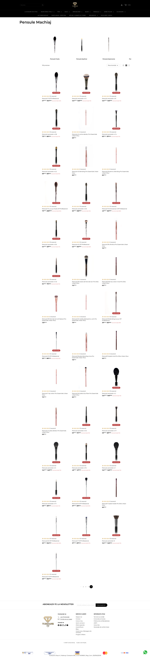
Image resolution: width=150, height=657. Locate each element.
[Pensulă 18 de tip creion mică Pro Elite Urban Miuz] (116, 269)
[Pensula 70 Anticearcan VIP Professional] (116, 195)
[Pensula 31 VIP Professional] (56, 563)
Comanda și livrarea (99, 619)
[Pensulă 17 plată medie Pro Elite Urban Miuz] (116, 491)
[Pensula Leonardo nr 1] (116, 455)
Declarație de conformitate (101, 627)
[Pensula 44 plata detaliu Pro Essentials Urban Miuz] (56, 418)
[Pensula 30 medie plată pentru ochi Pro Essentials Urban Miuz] (86, 307)
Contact (78, 619)
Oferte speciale (80, 625)
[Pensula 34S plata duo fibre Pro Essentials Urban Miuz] (86, 381)
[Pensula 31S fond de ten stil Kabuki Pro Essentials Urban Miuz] (56, 307)
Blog (77, 629)
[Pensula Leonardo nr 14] (116, 121)
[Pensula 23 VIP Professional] (56, 343)
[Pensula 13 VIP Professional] (56, 85)
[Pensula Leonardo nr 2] (116, 380)
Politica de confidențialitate (102, 621)
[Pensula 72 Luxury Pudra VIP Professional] (56, 195)
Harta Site (97, 625)
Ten (58, 11)
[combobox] (32, 5)
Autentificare (79, 627)
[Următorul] (91, 586)
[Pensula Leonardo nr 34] (86, 417)
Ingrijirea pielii (47, 11)
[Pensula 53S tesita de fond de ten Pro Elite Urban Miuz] (86, 269)
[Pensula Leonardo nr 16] (86, 455)
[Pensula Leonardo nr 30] (86, 195)
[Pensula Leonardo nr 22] (56, 158)
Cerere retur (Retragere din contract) (84, 631)
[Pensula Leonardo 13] (116, 528)
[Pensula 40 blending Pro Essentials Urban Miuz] (86, 159)
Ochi (66, 11)
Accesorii (120, 11)
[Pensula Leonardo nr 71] (56, 490)
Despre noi (79, 617)
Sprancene (77, 11)
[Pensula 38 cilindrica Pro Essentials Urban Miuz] (116, 232)
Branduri (93, 15)
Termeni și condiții (99, 617)
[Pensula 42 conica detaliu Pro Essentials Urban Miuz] (86, 122)
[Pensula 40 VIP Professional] (86, 231)
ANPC (95, 623)
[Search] (43, 5)
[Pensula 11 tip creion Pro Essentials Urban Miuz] (56, 381)
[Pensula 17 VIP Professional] (86, 528)
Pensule (97, 11)
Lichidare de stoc (31, 11)
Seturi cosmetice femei (77, 15)
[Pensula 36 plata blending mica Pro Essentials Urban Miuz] (86, 344)
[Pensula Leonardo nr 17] (116, 417)
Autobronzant (43, 15)
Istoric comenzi (80, 623)
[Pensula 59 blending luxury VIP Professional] (116, 307)
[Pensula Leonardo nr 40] (56, 268)
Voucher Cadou (106, 15)
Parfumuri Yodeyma (59, 15)
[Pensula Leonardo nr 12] (86, 85)
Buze (87, 11)
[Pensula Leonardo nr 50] (56, 231)
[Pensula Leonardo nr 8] (116, 85)
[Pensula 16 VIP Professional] (86, 490)
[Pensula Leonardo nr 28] (56, 121)
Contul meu (79, 621)
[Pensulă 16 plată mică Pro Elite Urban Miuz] (116, 343)
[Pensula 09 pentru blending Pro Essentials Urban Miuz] (116, 159)
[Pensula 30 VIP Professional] (56, 528)
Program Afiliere (80, 634)
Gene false (108, 11)
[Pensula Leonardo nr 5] (56, 455)
